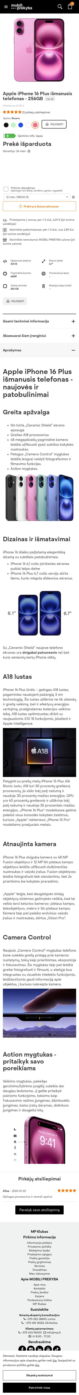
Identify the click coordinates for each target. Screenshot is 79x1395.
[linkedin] (39, 1349)
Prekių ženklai (40, 1292)
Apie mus (40, 1284)
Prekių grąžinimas (39, 1262)
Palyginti (56, 124)
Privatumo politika (39, 1246)
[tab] (39, 321)
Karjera (39, 1296)
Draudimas (40, 1270)
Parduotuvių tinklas (39, 1300)
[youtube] (48, 1349)
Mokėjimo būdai (39, 1250)
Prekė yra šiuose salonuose (40, 206)
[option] (39, 50)
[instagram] (31, 1349)
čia (55, 1360)
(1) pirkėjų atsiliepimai (36, 112)
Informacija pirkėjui (39, 1243)
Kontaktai (39, 1288)
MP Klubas (39, 1304)
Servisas (39, 1266)
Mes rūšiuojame (39, 1273)
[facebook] (22, 1349)
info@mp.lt (54, 1332)
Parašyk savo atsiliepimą (39, 1210)
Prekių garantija (40, 1258)
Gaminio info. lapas (30, 136)
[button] (39, 321)
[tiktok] (57, 1349)
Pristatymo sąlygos (39, 1254)
